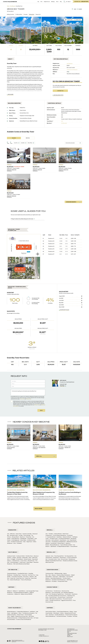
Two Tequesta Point (68, 556)
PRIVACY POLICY (70, 636)
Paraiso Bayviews (15, 538)
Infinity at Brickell (57, 533)
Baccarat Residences (54, 544)
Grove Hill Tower (53, 597)
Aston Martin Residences (56, 578)
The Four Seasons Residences (59, 535)
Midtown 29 (17, 594)
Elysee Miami (30, 538)
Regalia (12, 616)
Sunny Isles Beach (14, 607)
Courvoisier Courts (52, 559)
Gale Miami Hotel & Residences (58, 579)
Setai (29, 557)
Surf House (51, 614)
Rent (41, 1)
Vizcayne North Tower (62, 581)
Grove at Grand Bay (55, 592)
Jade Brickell (53, 546)
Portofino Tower (29, 556)
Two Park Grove (57, 591)
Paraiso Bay (28, 537)
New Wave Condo (13, 535)
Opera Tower (18, 533)
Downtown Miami (52, 569)
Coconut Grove (52, 587)
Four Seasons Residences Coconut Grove (57, 595)
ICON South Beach (14, 562)
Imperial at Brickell (51, 537)
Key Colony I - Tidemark (28, 576)
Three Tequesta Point (58, 556)
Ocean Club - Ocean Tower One (17, 578)
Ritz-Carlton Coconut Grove (55, 598)
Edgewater (12, 530)
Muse (19, 613)
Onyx (14, 543)
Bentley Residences (11, 611)
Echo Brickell (53, 543)
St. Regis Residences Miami (63, 546)
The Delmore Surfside (61, 616)
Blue (24, 541)
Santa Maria (59, 537)
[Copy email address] (65, 385)
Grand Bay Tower (17, 575)
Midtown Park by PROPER (26, 594)
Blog (61, 1)
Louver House (23, 560)
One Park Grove (49, 591)
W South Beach (19, 559)
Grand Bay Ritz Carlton (22, 573)
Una (67, 540)
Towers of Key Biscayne (25, 579)
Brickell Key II (62, 557)
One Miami (54, 581)
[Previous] (9, 433)
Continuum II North (20, 556)
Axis (46, 533)
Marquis (53, 575)
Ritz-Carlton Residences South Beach (21, 563)
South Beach (12, 552)
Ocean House (22, 562)
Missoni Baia (23, 540)
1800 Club (12, 533)
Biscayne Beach (15, 537)
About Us (69, 631)
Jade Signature (14, 613)
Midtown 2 (9, 591)
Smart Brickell (62, 540)
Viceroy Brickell (73, 546)
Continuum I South (11, 556)
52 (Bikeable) (64, 123)
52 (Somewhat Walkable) (72, 69)
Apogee (14, 557)
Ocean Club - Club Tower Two (28, 575)
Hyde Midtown (21, 591)
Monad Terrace (30, 560)
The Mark (50, 533)
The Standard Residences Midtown (21, 592)
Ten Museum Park (49, 573)
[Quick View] (21, 162)
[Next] (80, 433)
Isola (58, 559)
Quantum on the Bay (26, 533)
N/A (62, 121)
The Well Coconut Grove (54, 600)
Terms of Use (22, 398)
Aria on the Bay (26, 535)
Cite (8, 533)
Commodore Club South (16, 576)
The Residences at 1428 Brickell (58, 541)
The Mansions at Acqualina (28, 613)
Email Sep (62, 385)
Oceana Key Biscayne (11, 573)
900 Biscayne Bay (58, 573)
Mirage (71, 611)
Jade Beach (32, 611)
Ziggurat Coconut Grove (66, 600)
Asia (51, 556)
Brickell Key (51, 552)
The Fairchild (67, 594)
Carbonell (48, 556)
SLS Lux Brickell (55, 540)
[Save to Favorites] (28, 162)
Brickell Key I (56, 557)
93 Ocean (74, 616)
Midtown (11, 587)
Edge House (29, 541)
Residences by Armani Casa (21, 616)
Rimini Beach (56, 613)
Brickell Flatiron (61, 543)
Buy (38, 1)
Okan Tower (55, 576)
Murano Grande (27, 559)
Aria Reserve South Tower (16, 541)
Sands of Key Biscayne (15, 579)
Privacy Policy (28, 398)
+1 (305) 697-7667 (41, 634)
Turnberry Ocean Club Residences (23, 619)
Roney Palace (29, 562)
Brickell (50, 530)
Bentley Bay (25, 557)
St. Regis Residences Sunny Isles (25, 617)
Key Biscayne (69, 63)
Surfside (50, 607)
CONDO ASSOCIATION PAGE (72, 633)
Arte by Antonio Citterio (51, 611)
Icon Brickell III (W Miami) (64, 538)
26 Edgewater (23, 538)
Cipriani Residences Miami (66, 544)
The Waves (69, 616)
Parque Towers (20, 614)
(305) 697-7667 (63, 384)
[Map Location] (26, 162)
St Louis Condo (64, 559)
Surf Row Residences (59, 614)
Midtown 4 (14, 591)
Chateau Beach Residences (22, 611)
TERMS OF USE (69, 634)
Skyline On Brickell (66, 537)
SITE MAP (68, 635)
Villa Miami (19, 543)
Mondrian (18, 557)
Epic (49, 575)
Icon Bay (20, 535)
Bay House (22, 537)
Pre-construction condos (72, 630)
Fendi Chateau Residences (62, 611)
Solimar (62, 613)
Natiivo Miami (61, 576)
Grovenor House (61, 597)
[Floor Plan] (24, 162)
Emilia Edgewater (15, 540)
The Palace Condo (53, 538)
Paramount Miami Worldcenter (63, 575)
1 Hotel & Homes (15, 560)
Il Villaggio (12, 559)
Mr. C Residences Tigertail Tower (56, 594)
